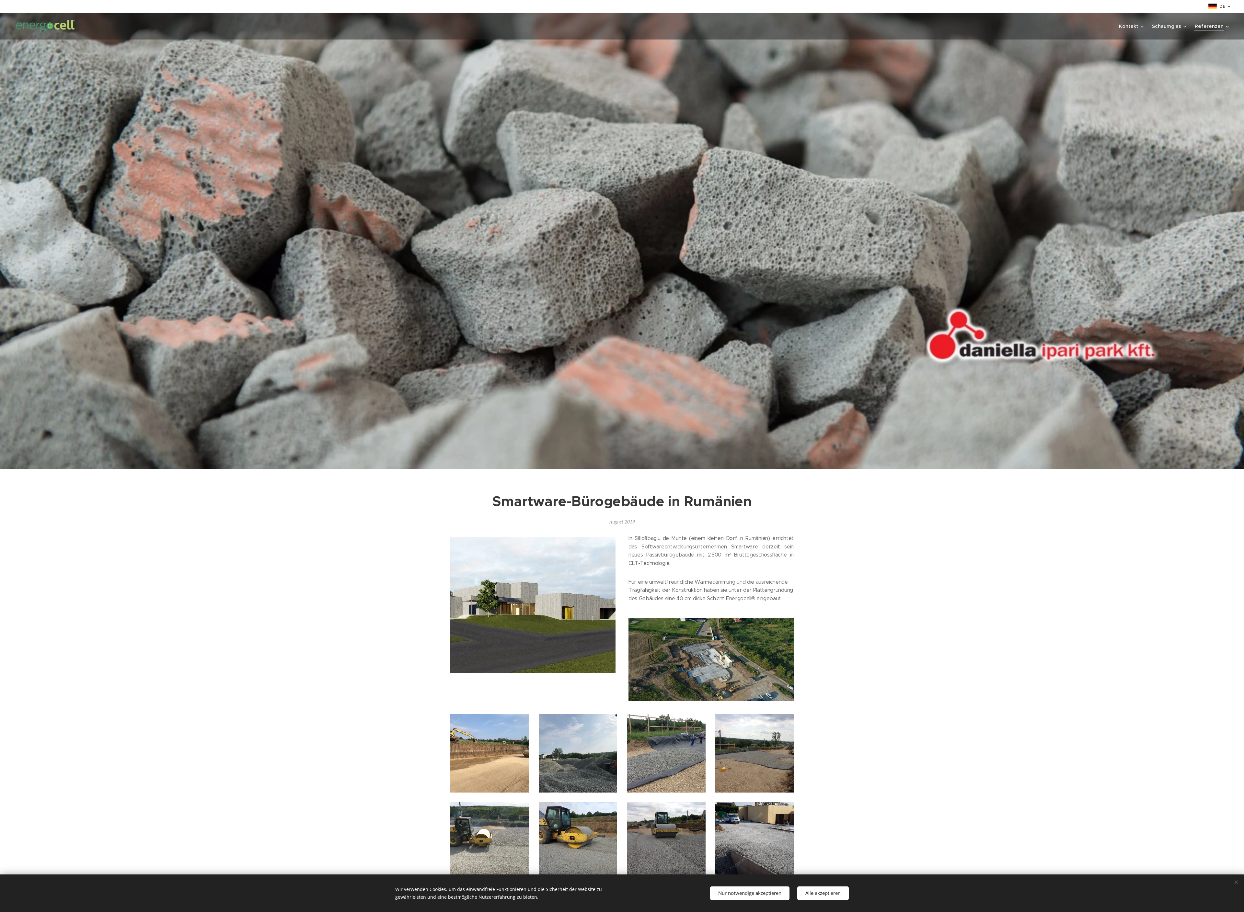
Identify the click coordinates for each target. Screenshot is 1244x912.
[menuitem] (1132, 26)
